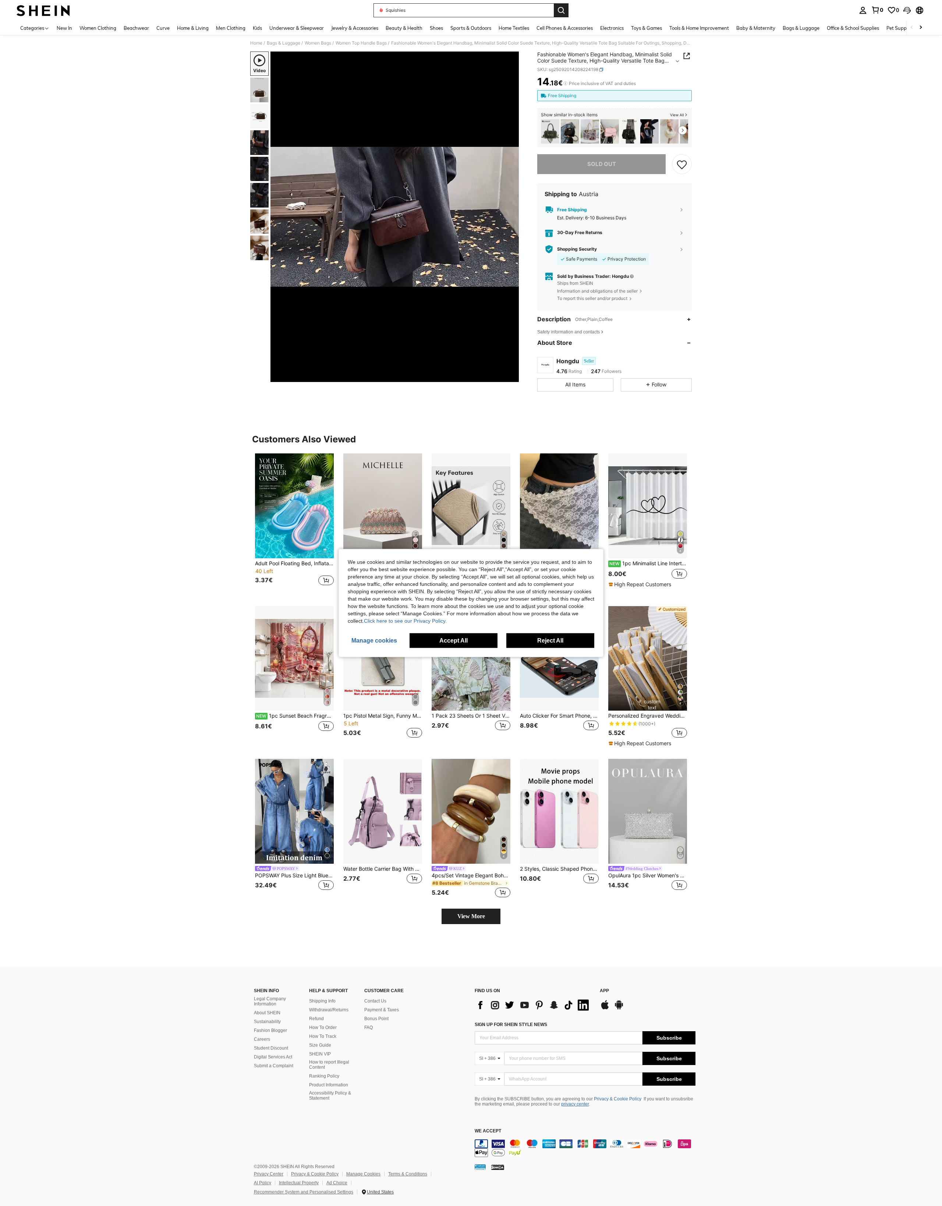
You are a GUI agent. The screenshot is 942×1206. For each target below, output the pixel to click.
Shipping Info (322, 1001)
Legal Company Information (270, 1001)
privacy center (575, 1104)
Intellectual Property (299, 1182)
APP (604, 991)
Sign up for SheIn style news (511, 1024)
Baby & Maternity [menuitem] (755, 28)
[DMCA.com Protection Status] (497, 1167)
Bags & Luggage (283, 43)
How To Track (322, 1036)
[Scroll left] (911, 28)
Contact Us (375, 1001)
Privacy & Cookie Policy (617, 1098)
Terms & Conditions (407, 1174)
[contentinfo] (585, 1148)
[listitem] (550, 131)
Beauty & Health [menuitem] (404, 28)
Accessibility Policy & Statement (330, 1095)
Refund (316, 1018)
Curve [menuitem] (163, 28)
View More (471, 916)
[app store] (605, 1008)
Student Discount (271, 1048)
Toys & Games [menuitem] (646, 28)
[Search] (561, 10)
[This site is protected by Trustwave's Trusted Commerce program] (480, 1167)
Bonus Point (376, 1018)
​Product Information (328, 1084)
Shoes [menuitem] (436, 28)
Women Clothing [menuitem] (97, 28)
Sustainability (267, 1021)
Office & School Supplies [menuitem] (853, 28)
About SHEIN (267, 1012)
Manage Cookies (363, 1174)
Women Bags (318, 43)
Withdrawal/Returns (328, 1009)
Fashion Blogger (270, 1030)
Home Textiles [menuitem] (514, 28)
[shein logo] (43, 10)
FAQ (368, 1027)
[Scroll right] (920, 28)
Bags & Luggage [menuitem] (801, 28)
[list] (533, 1005)
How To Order (323, 1027)
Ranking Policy (324, 1076)
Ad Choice (336, 1182)
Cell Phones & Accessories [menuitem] (564, 28)
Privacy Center (268, 1174)
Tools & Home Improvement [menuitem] (699, 28)
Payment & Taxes (381, 1009)
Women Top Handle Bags (361, 43)
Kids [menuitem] (257, 28)
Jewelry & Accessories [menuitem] (354, 28)
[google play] (619, 1008)
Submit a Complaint (273, 1065)
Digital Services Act (273, 1057)
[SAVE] (682, 164)
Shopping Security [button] (577, 249)
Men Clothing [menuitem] (230, 28)
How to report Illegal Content (329, 1065)
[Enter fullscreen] (511, 376)
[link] (877, 10)
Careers (262, 1039)
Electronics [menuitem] (612, 28)
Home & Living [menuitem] (193, 28)
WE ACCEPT (488, 1131)
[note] (640, 584)
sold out (601, 163)
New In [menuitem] (64, 28)
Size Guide (320, 1045)
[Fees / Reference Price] (565, 83)
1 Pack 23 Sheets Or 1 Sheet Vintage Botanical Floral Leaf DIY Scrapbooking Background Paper (471, 716)
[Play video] (395, 217)
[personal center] (862, 10)
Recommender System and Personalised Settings (303, 1192)
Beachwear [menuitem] (136, 28)
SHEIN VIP (320, 1054)
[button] (907, 10)
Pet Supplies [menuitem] (900, 28)
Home (256, 43)
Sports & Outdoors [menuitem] (470, 28)
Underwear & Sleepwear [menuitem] (296, 28)
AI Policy (262, 1182)
